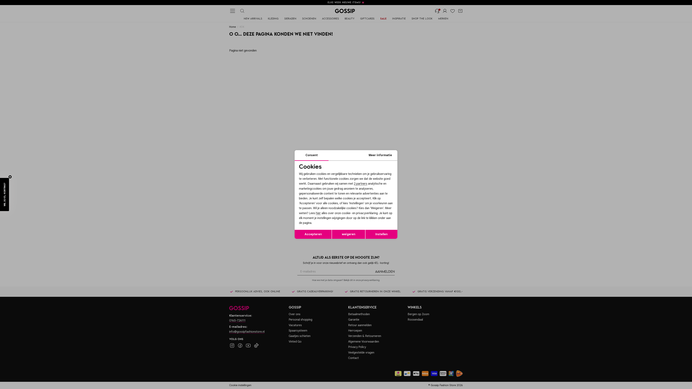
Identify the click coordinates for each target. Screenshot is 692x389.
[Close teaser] (10, 177)
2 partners (360, 183)
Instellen (381, 234)
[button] (4, 194)
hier (318, 213)
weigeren (348, 234)
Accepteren (313, 234)
